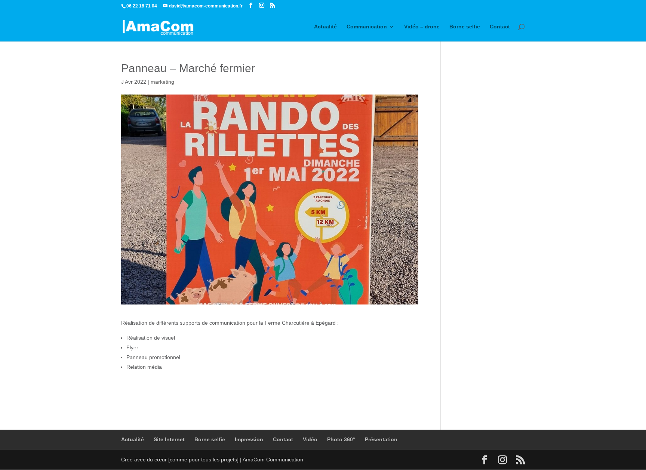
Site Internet (169, 439)
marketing (162, 82)
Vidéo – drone (422, 27)
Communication (367, 27)
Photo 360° (341, 439)
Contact (500, 27)
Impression (249, 439)
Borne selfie (464, 27)
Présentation (381, 439)
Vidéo (310, 439)
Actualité (325, 27)
